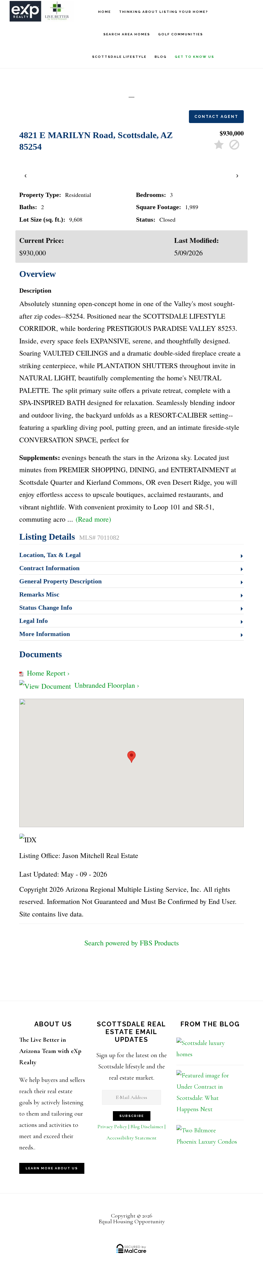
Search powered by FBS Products (131, 942)
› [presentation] (237, 175)
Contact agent (216, 116)
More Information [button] (44, 633)
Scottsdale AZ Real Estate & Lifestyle (42, 11)
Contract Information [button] (49, 567)
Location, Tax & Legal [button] (50, 554)
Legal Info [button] (33, 620)
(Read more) (93, 519)
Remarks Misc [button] (39, 594)
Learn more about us (52, 1168)
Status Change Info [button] (45, 607)
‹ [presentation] (25, 175)
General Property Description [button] (60, 581)
